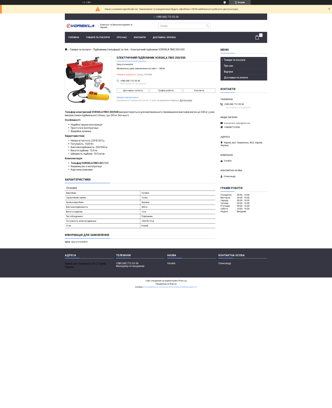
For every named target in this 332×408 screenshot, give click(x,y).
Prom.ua (183, 281)
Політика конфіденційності (184, 287)
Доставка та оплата (236, 77)
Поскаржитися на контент (156, 287)
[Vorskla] (80, 26)
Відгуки (228, 71)
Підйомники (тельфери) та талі (110, 49)
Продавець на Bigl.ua (166, 284)
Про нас (122, 37)
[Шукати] (207, 26)
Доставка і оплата (164, 37)
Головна (73, 37)
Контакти (140, 37)
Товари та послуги (98, 37)
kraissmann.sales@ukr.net (237, 123)
